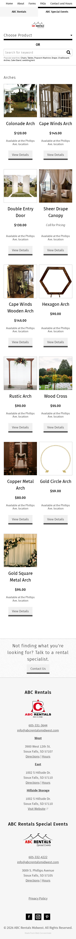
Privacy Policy (38, 898)
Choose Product (18, 35)
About (20, 3)
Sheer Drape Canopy (56, 212)
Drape (54, 57)
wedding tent (28, 60)
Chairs (24, 57)
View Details (20, 155)
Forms (32, 3)
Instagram (38, 917)
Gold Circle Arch (55, 481)
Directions (33, 756)
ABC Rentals (19, 12)
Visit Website (36, 809)
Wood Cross (55, 396)
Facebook (29, 917)
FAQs (43, 3)
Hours (46, 756)
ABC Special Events (57, 12)
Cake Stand (16, 60)
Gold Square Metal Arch (20, 576)
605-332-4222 (38, 857)
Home (9, 3)
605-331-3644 (38, 725)
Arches (7, 60)
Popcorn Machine (42, 57)
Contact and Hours (61, 3)
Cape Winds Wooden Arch (20, 307)
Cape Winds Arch (55, 123)
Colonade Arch (20, 123)
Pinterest (47, 917)
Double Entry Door (20, 212)
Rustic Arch (20, 396)
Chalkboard (63, 57)
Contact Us (38, 669)
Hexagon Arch (55, 304)
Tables (30, 57)
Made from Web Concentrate (38, 933)
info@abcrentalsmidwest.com (38, 730)
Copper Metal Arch (20, 484)
